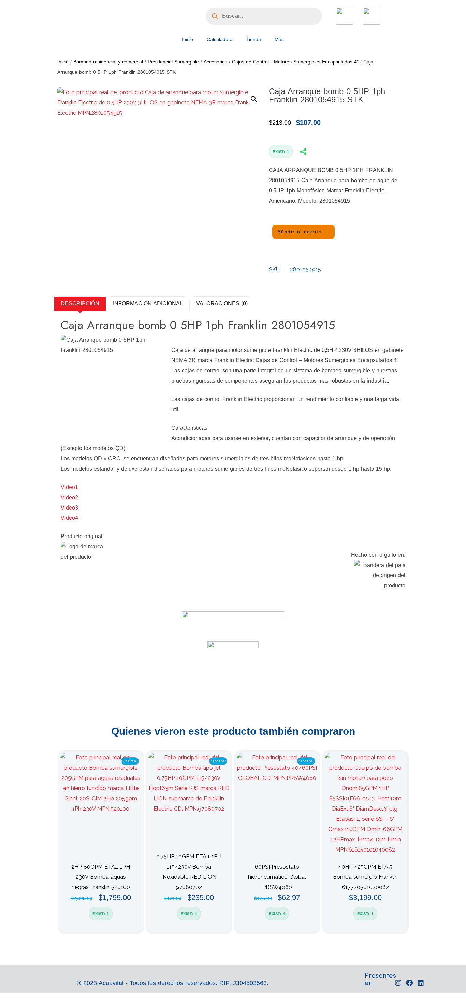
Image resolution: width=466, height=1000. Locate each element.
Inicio (187, 39)
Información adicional (148, 303)
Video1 (69, 487)
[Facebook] (409, 983)
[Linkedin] (420, 983)
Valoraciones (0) (222, 303)
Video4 (69, 518)
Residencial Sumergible (173, 62)
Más (279, 39)
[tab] (80, 303)
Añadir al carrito (299, 231)
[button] (254, 99)
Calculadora (220, 39)
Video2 (69, 497)
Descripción (80, 303)
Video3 (69, 508)
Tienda (253, 39)
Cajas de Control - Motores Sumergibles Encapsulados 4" (295, 62)
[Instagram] (398, 983)
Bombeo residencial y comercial (108, 62)
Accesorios (215, 62)
